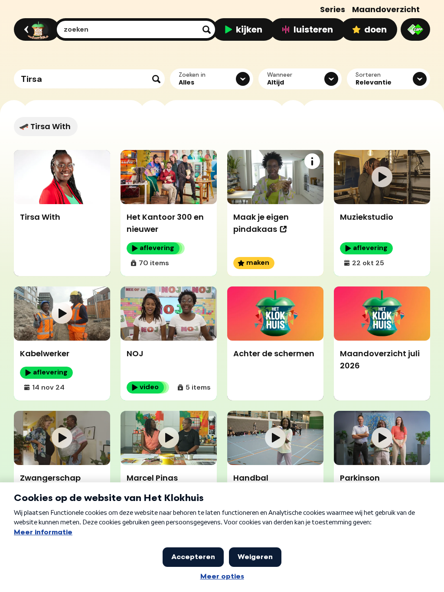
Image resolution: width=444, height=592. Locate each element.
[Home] (35, 29)
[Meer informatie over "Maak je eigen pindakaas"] (312, 161)
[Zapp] (415, 29)
